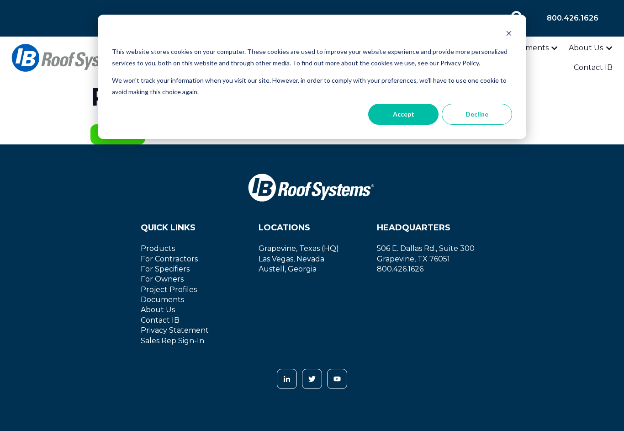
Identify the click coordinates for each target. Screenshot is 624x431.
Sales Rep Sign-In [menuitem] (172, 340)
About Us (586, 47)
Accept (403, 114)
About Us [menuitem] (158, 309)
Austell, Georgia (288, 269)
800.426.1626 (572, 18)
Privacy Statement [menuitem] (175, 330)
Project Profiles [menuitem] (169, 289)
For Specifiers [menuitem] (165, 269)
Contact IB (593, 67)
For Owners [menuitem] (162, 279)
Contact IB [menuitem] (160, 320)
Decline (476, 114)
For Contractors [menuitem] (169, 259)
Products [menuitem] (158, 248)
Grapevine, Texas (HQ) (299, 248)
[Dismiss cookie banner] (509, 34)
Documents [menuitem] (162, 299)
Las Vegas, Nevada (291, 259)
